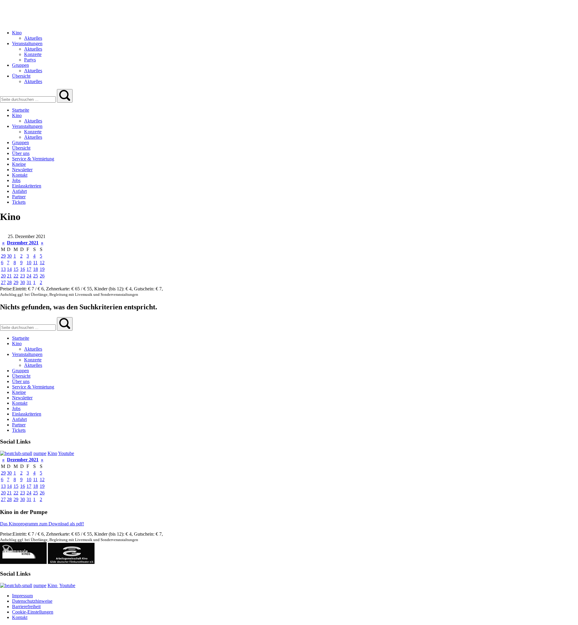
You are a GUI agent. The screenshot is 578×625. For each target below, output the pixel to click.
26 (42, 275)
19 (42, 269)
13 (3, 269)
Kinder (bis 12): (110, 288)
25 (35, 275)
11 (35, 262)
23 (22, 275)
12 (42, 262)
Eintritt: (20, 288)
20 (3, 275)
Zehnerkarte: (58, 288)
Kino (52, 453)
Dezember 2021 (23, 242)
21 (9, 275)
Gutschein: (145, 288)
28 (9, 282)
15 (16, 269)
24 (28, 275)
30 (9, 255)
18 (35, 269)
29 (3, 255)
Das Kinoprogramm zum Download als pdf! (42, 523)
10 (28, 262)
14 (9, 269)
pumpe (39, 453)
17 (28, 269)
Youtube (66, 453)
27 (3, 282)
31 (28, 282)
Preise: (6, 288)
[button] (65, 96)
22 (16, 275)
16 (22, 269)
